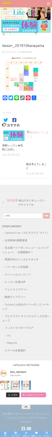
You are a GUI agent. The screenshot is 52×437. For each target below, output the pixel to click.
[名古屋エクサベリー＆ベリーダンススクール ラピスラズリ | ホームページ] (8, 3)
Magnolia (12, 342)
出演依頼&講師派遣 (16, 240)
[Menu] (48, 3)
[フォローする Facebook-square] (23, 429)
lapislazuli (11, 52)
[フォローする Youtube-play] (29, 429)
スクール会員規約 (15, 350)
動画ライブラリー (15, 297)
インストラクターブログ (19, 327)
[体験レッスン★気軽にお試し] (14, 135)
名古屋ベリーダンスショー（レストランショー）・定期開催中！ (25, 250)
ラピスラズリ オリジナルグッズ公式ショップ (26, 318)
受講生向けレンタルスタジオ (22, 259)
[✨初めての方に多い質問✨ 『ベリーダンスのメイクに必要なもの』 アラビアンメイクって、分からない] (15, 385)
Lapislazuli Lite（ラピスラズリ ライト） (27, 232)
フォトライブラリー (16, 289)
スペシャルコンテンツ (18, 274)
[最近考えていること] (38, 145)
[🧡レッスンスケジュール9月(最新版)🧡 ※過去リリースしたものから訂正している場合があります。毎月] (4, 385)
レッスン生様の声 (15, 282)
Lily (9, 335)
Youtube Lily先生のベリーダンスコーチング (25, 307)
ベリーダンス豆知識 (16, 267)
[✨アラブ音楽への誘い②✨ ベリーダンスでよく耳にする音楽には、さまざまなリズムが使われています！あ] (26, 385)
